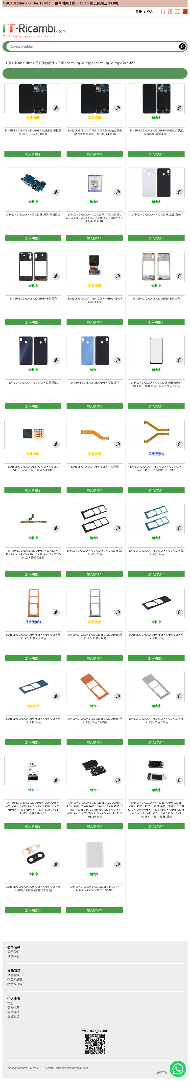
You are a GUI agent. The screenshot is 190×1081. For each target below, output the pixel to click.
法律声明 (161, 1072)
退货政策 (13, 1016)
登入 (150, 11)
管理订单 (13, 1012)
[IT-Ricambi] (34, 39)
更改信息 (13, 1007)
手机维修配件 (45, 63)
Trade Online (23, 63)
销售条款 (13, 975)
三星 (61, 63)
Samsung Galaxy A (80, 63)
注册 (139, 11)
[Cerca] (182, 46)
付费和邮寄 (14, 979)
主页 (8, 63)
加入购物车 (33, 154)
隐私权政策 (14, 984)
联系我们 (13, 956)
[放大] (56, 108)
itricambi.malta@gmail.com (72, 1067)
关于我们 (13, 951)
